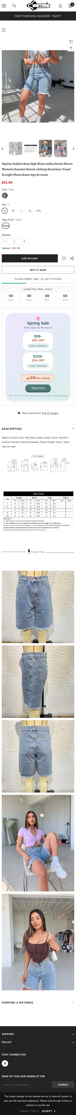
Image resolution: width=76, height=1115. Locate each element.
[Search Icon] (14, 6)
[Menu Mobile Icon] (4, 6)
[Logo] (38, 5)
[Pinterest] (5, 1063)
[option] (38, 15)
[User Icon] (60, 6)
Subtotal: (6, 248)
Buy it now (38, 270)
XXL (39, 210)
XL (30, 210)
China (5, 225)
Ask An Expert (50, 413)
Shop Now (38, 388)
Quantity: (6, 235)
